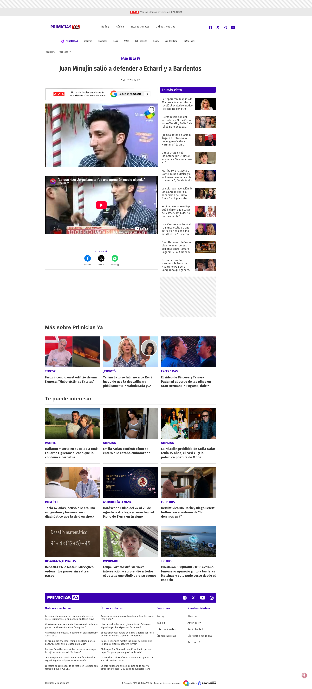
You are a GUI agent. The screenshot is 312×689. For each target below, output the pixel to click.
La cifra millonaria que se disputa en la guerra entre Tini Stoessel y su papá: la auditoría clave (69, 617)
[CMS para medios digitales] (207, 683)
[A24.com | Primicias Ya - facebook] (210, 27)
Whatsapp (114, 265)
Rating (105, 26)
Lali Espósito (141, 41)
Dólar (115, 41)
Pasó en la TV (65, 52)
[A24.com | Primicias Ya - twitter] (218, 27)
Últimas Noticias (165, 26)
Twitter (101, 265)
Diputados (102, 41)
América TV (194, 622)
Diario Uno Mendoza (200, 635)
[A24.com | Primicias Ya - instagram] (225, 27)
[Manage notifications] (304, 675)
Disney (156, 41)
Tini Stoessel (188, 41)
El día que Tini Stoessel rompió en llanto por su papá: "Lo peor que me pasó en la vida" (70, 642)
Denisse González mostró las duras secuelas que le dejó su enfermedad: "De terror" (70, 651)
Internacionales (139, 26)
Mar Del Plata (171, 41)
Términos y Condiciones (57, 683)
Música (120, 26)
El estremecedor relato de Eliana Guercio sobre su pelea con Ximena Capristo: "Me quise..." (71, 626)
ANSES (127, 41)
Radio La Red (195, 629)
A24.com (192, 616)
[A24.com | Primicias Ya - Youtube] (233, 27)
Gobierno (88, 41)
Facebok (87, 265)
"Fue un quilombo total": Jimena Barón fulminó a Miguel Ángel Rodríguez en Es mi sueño (70, 659)
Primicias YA (50, 52)
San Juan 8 (194, 642)
